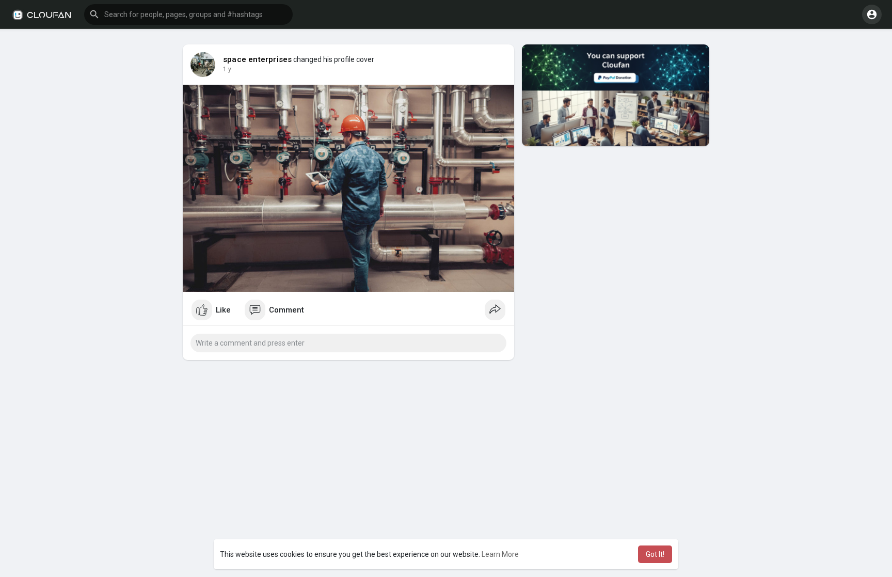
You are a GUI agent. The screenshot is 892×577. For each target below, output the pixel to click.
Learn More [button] (500, 554)
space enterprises (257, 59)
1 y (227, 69)
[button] (188, 14)
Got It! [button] (655, 554)
